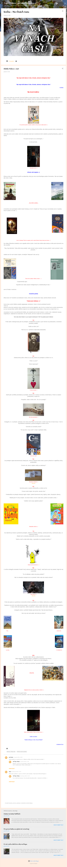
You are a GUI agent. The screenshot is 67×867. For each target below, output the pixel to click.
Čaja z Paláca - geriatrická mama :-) (20, 3)
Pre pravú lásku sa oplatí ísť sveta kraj (16, 829)
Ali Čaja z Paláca (16, 761)
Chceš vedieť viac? (58, 840)
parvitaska (11, 757)
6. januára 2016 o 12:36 (24, 761)
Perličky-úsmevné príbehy (22, 751)
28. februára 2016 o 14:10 (16, 771)
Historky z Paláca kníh (11, 751)
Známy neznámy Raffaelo (12, 814)
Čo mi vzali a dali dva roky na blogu (15, 844)
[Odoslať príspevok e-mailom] (16, 61)
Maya (10, 771)
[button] (62, 11)
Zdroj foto (33, 483)
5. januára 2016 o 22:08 (18, 757)
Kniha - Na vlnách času (16, 11)
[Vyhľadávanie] (65, 4)
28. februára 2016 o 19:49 (25, 776)
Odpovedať (12, 768)
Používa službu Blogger (34, 861)
